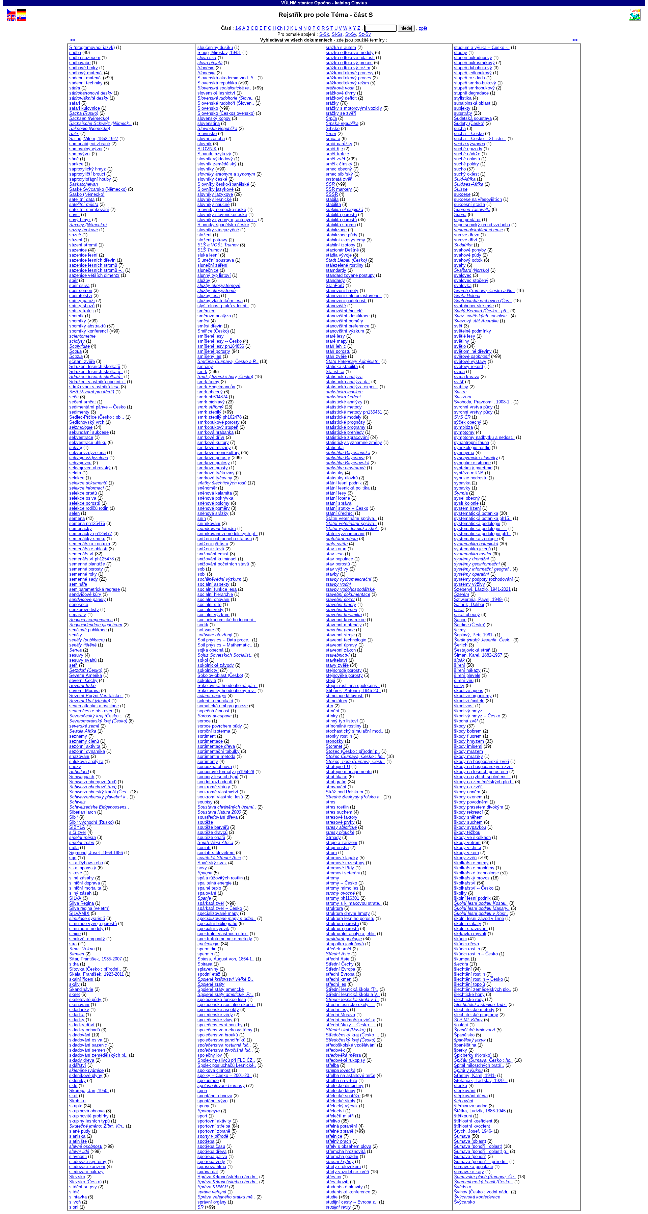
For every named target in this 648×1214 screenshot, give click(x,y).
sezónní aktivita (84, 746)
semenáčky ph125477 (90, 533)
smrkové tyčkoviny (216, 472)
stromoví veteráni (343, 872)
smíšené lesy (210, 336)
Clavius (359, 2)
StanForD (335, 285)
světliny (461, 341)
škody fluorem (468, 736)
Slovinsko (207, 133)
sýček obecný (467, 422)
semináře (78, 584)
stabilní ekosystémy (345, 239)
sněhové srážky (212, 513)
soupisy (205, 801)
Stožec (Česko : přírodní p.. (353, 751)
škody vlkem (466, 852)
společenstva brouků (217, 1034)
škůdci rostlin (467, 948)
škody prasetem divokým (478, 807)
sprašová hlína (211, 1166)
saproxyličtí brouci (87, 174)
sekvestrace (81, 437)
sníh (201, 518)
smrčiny (205, 366)
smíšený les (209, 356)
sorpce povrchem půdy (219, 726)
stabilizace (336, 229)
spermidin (206, 948)
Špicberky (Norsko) (472, 1055)
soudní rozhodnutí (215, 781)
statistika (335, 447)
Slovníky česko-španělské (223, 184)
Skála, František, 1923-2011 (96, 974)
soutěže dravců (212, 832)
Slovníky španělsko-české (223, 224)
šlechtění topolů (469, 984)
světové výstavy (470, 361)
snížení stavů (210, 548)
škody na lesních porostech (481, 771)
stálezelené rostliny (344, 265)
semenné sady (83, 579)
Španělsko (464, 1034)
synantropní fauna (471, 442)
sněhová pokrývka (215, 498)
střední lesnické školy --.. (350, 1004)
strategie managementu (349, 771)
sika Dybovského (86, 862)
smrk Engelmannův (216, 386)
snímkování (208, 523)
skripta (75, 1105)
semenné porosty (86, 569)
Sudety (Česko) (469, 123)
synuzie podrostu (470, 477)
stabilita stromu (341, 224)
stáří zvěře (336, 356)
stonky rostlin (339, 736)
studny (460, 52)
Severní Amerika (85, 675)
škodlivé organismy (473, 695)
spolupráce (208, 1080)
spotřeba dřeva (211, 1151)
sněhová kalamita (214, 493)
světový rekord (468, 366)
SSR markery (339, 189)
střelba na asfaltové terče (350, 1075)
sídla (74, 847)
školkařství (465, 883)
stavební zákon (341, 650)
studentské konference (348, 1191)
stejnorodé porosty (344, 670)
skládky (76, 1019)
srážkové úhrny (341, 93)
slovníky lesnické (214, 199)
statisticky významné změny (354, 442)
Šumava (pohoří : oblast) (478, 1146)
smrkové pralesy (213, 462)
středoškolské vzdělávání (351, 1045)
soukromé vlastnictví (217, 791)
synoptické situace (472, 462)
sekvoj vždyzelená (87, 452)
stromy (332, 877)
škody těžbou (467, 832)
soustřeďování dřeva (217, 817)
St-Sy (350, 34)
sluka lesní (208, 255)
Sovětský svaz (212, 862)
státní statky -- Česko (347, 508)
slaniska (77, 1136)
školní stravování (471, 928)
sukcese (462, 194)
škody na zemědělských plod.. (484, 781)
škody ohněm (467, 791)
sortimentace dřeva (216, 746)
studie (332, 1196)
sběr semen (80, 290)
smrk (202, 371)
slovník (204, 143)
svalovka (462, 285)
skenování (79, 1004)
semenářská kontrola (89, 543)
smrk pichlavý (211, 401)
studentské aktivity (344, 1186)
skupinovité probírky (89, 1115)
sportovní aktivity (214, 1121)
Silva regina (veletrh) (89, 908)
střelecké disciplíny (344, 1085)
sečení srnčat (82, 401)
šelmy (460, 629)
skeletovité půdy (85, 999)
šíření (459, 665)
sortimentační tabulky (218, 751)
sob (201, 569)
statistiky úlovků (342, 477)
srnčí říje (334, 148)
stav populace (339, 558)
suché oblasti (467, 158)
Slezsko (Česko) (85, 1181)
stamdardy (336, 270)
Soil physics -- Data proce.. (224, 639)
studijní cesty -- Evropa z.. (352, 1202)
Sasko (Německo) (86, 194)
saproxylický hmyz (87, 168)
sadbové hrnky (83, 67)
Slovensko (207, 108)
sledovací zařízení (87, 1166)
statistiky (335, 472)
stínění (332, 710)
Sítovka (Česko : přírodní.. (95, 969)
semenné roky (83, 574)
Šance (460, 619)
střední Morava (340, 1014)
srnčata (333, 138)
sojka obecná (210, 650)
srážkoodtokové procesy (350, 72)
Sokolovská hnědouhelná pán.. (227, 685)
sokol (202, 660)
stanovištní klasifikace (348, 315)
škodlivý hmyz (468, 710)
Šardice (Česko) (469, 624)
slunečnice (207, 270)
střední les (336, 984)
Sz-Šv (365, 34)
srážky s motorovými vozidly (354, 108)
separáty (77, 614)
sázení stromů (83, 244)
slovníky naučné (213, 204)
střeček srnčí (338, 948)
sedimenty (79, 412)
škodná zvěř (466, 720)
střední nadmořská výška (350, 1019)
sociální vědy (210, 609)
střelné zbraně (339, 1131)
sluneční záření (212, 265)
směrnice (206, 310)
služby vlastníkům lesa (220, 300)
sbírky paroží (82, 300)
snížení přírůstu (212, 543)
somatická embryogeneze (222, 705)
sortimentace (210, 741)
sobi (201, 574)
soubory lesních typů (217, 776)
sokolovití (206, 680)
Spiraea (204, 964)
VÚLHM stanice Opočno (306, 2)
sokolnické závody (215, 665)
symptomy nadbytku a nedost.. (484, 437)
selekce (76, 477)
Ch (279, 28)
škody (460, 726)
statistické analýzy (344, 401)
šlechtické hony (469, 994)
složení (204, 234)
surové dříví (465, 239)
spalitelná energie (214, 883)
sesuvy (76, 655)
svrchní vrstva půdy (473, 407)
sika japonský (82, 867)
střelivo (333, 1121)
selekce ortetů (83, 493)
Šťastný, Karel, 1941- (475, 1075)
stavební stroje (340, 634)
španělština (465, 1045)
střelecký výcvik (342, 1105)
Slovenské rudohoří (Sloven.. (225, 103)
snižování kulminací (217, 558)
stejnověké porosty (344, 675)
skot (73, 1095)
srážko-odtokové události (350, 57)
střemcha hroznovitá (346, 1151)
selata (75, 472)
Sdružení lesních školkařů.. (96, 371)
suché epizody (468, 148)
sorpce (204, 720)
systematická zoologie (476, 538)
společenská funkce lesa (221, 999)
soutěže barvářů (213, 827)
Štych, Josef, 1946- (473, 1131)
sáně (74, 158)
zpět (423, 28)
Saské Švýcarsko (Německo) (98, 189)
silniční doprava (84, 883)
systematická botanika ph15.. (483, 518)
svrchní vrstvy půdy (473, 412)
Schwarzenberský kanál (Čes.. (99, 791)
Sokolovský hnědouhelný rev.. (226, 690)
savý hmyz (80, 219)
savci (74, 214)
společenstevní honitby (220, 1024)
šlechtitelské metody (474, 1009)
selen (74, 513)
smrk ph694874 (212, 396)
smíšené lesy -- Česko (219, 341)
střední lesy (337, 1009)
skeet (74, 994)
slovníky (205, 168)
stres (330, 801)
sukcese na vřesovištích (478, 199)
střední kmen (338, 979)
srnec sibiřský (339, 174)
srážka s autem (341, 47)
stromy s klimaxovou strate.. (354, 903)
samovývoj (79, 153)
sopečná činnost (213, 710)
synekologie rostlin (472, 447)
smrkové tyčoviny (214, 477)
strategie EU (338, 766)
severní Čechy (83, 680)
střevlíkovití (337, 1181)
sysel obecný (467, 498)
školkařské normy (471, 862)
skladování (79, 1034)
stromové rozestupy (345, 862)
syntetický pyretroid (473, 467)
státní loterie (338, 498)
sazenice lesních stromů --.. (96, 270)
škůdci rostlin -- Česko (476, 953)
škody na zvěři (468, 786)
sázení (75, 239)
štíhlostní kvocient (472, 1126)
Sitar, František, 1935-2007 (95, 958)
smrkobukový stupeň (217, 427)
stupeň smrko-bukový (475, 82)
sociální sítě (209, 604)
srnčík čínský (339, 163)
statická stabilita (342, 366)
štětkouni (463, 1115)
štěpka (460, 1085)
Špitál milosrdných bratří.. (479, 1065)
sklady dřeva (81, 1060)
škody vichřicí (467, 847)
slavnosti (78, 1156)
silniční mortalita (85, 888)
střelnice (334, 1136)
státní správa (338, 503)
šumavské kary (469, 1171)
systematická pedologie (477, 523)
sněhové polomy (213, 503)
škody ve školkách (472, 837)
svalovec (462, 275)
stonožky (335, 741)
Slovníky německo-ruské (221, 209)
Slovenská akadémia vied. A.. (226, 77)
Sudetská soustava (473, 118)
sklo (73, 1085)
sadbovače (79, 62)
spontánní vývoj (212, 1100)
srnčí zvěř (335, 158)
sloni (73, 1207)
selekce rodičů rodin (88, 508)
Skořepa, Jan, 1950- (89, 1090)
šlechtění (463, 969)
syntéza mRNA (469, 472)
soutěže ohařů (211, 837)
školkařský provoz (472, 877)
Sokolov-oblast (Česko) (220, 675)
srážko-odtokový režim (348, 67)
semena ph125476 (87, 523)
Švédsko (462, 1186)
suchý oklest (466, 174)
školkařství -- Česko (473, 888)
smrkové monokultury (218, 452)
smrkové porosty (213, 457)
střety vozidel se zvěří (347, 1171)
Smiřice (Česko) (213, 331)
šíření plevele (467, 675)
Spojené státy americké (220, 989)
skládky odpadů (84, 1029)
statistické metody (344, 407)
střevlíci (333, 1176)
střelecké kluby (340, 1090)
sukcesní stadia (469, 204)
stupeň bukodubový (473, 57)
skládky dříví (81, 1024)
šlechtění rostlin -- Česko (478, 979)
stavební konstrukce (346, 619)
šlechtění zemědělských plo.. (482, 989)
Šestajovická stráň (472, 650)
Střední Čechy (340, 964)
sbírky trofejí (81, 310)
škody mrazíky (468, 756)
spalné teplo (209, 888)
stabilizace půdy (341, 234)
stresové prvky (340, 822)
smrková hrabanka (215, 432)
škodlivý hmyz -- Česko (477, 715)
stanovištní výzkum (345, 331)
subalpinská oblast (472, 103)
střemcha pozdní (342, 1156)
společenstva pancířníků (221, 1040)
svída (459, 371)
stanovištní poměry (344, 320)
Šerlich (460, 645)
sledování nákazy (86, 1171)
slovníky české (212, 179)
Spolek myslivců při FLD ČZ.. (226, 1060)
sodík (202, 624)
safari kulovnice (84, 108)
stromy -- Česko (341, 883)
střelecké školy (340, 1100)
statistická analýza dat (348, 381)
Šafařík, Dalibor (469, 604)
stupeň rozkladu (469, 77)
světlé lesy (464, 336)
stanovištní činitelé (344, 310)
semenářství (81, 553)
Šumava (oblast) (470, 1141)
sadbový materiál (86, 72)
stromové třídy (340, 867)
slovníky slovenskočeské (222, 214)
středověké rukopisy (345, 1060)
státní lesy (336, 493)
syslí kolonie (466, 503)
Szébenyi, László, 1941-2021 (482, 589)
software (205, 629)
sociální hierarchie (215, 594)
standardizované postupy (350, 275)
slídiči (75, 1191)
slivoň (75, 1202)
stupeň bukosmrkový (474, 62)
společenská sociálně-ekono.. (226, 1004)
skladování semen (87, 1050)
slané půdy (79, 1131)
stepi (330, 680)
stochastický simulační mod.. (354, 731)
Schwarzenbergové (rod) (92, 781)
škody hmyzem (469, 741)
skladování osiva (85, 1040)
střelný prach (338, 1141)
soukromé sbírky (213, 786)
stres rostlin (337, 807)
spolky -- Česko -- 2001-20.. (224, 1075)
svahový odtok (468, 260)
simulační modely (86, 928)
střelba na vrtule (341, 1080)
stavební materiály (344, 624)
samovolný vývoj (85, 148)
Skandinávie (81, 989)
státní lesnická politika (348, 488)
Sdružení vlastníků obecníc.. (97, 381)
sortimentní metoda (216, 756)
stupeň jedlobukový (473, 72)
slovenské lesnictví (216, 93)
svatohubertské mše (474, 305)
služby (203, 280)
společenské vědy (215, 1014)
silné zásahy (81, 877)
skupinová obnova (87, 1110)
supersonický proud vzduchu (482, 224)
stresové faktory (341, 817)
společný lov (209, 1055)
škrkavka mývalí (470, 933)
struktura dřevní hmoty (348, 913)
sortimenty (207, 761)
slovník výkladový (215, 158)
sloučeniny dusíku (215, 47)
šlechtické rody (469, 999)
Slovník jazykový (214, 153)
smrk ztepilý (209, 412)
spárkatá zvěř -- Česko (219, 908)
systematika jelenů (472, 548)
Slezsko (77, 1176)
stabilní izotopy (340, 244)
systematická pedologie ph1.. (482, 533)
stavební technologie (346, 639)
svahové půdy (467, 255)
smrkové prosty (212, 467)
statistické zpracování (347, 437)
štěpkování (465, 1090)
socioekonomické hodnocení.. (226, 619)
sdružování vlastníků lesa (94, 386)
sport (202, 1115)
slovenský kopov (214, 118)
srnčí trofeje (337, 153)
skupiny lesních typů (89, 1121)
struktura (334, 908)
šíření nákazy (467, 670)
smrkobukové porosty (218, 422)
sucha (460, 128)
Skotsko (77, 1100)
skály (74, 984)
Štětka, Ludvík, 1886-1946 (480, 1110)
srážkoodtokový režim (347, 82)
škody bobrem (468, 731)
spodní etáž (208, 974)
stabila (332, 199)
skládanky (79, 1009)
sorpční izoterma (213, 731)
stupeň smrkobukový (474, 87)
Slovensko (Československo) (225, 113)
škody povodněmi (471, 801)
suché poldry (466, 163)
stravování (336, 786)
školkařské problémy (474, 867)
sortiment (206, 736)
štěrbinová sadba (470, 1105)
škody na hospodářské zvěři (481, 761)
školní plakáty (467, 923)
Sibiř (73, 817)
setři (73, 665)
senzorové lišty (84, 609)
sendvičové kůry (85, 594)
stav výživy (337, 569)
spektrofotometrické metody (224, 938)
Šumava (462, 1136)
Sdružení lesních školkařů (94, 366)
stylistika (462, 98)
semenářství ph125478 (91, 558)
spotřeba (205, 1141)
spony (203, 1105)
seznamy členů (84, 741)
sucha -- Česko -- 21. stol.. (480, 138)
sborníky (77, 320)
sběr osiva (79, 285)
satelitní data (81, 199)
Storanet (334, 746)
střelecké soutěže (343, 1095)
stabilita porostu (341, 214)
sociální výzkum (213, 614)
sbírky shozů (81, 305)
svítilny (461, 386)
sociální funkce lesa (217, 589)
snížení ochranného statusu (224, 538)
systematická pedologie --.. (480, 528)
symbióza (463, 427)
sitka (74, 964)
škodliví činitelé (469, 700)
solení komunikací (215, 700)
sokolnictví (208, 670)
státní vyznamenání (345, 533)
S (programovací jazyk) (92, 47)
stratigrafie (336, 781)
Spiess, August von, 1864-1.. (225, 958)
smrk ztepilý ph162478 (219, 417)
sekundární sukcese (89, 432)
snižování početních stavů (223, 563)
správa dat (207, 1171)
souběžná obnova (214, 766)
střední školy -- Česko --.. (351, 1024)
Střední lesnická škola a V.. (353, 994)
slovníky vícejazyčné (218, 229)
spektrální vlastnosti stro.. (222, 933)
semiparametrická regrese (94, 589)
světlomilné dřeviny (473, 351)
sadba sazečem (84, 57)
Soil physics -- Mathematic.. (224, 645)
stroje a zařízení (341, 842)
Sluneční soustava (215, 260)
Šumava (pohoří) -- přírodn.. (481, 1161)
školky (460, 893)
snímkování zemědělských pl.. (227, 533)
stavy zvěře (337, 665)
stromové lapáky (342, 857)
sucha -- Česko (469, 133)
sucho (460, 168)
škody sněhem (468, 817)
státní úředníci (340, 513)
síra (73, 943)
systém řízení (467, 508)
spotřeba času (211, 1146)
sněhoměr (207, 488)
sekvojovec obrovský (90, 467)
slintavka (78, 1196)
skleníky (77, 1080)
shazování (79, 756)
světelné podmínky (472, 331)
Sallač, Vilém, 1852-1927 (93, 138)
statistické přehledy (345, 432)
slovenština (208, 123)
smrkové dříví (210, 437)
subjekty (462, 108)
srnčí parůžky (339, 143)
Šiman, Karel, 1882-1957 (478, 655)
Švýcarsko (464, 1202)
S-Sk (324, 34)
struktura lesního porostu (350, 918)
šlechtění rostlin (469, 974)
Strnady (333, 837)
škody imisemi (468, 746)
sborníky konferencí (88, 331)
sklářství (77, 1065)
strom (331, 852)
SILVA (75, 898)
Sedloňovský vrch (86, 422)
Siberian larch (82, 812)
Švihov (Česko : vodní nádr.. (482, 1191)
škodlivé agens (468, 690)
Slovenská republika (217, 82)
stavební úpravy (341, 645)
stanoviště (336, 305)
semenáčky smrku (87, 538)
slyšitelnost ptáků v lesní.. (223, 305)
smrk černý (208, 381)
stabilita (333, 204)
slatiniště (78, 1141)
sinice (75, 933)
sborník (76, 315)
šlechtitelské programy (476, 1014)
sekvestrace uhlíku (87, 442)
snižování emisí (212, 553)
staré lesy (335, 336)
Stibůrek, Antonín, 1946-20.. (353, 690)
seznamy (78, 736)
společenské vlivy (215, 1019)
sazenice (78, 250)
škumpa (461, 958)
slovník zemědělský (217, 163)
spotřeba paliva (212, 1156)
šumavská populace (473, 1166)
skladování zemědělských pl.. (98, 1055)
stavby (332, 574)
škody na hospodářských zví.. (483, 766)
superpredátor (467, 219)
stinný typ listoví (342, 720)
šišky (459, 685)
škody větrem (467, 842)
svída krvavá (466, 376)
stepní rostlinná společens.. (353, 685)
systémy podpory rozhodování (483, 579)
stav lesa (335, 553)
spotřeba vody (211, 1161)
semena (77, 518)
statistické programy (346, 427)
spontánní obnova (214, 1095)
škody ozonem (468, 796)
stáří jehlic (336, 346)
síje (72, 857)
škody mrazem (468, 751)
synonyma (464, 452)
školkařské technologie (476, 872)
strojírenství (337, 847)
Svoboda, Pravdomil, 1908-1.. (483, 401)
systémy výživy (469, 584)
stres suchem (339, 812)
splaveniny (207, 969)
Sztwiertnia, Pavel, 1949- (478, 599)
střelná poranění (341, 1126)
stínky (332, 715)
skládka (76, 1014)
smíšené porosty (213, 351)
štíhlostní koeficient (473, 1121)
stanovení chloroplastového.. (354, 295)
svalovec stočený (471, 280)
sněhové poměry (213, 508)
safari (74, 103)
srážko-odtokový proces (349, 62)
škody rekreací (468, 812)
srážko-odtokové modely (350, 52)
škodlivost (464, 705)
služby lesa (208, 295)
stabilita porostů (341, 219)
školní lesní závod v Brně (479, 918)
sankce (76, 163)
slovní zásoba (211, 138)
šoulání (461, 1024)
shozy (75, 766)
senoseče (78, 604)
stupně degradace (471, 93)
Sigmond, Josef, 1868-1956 (96, 852)
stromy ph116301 (342, 898)
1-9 (238, 28)
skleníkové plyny (85, 1075)
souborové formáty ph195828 (225, 771)
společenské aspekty (218, 1009)
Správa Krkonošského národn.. (227, 1176)
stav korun (336, 548)
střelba (332, 1065)
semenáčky (80, 528)
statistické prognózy (345, 422)
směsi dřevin (209, 325)
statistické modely (343, 417)
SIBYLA (77, 827)
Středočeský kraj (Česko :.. (352, 1034)
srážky (332, 103)
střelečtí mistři (340, 1115)
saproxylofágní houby (90, 179)
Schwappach (81, 776)
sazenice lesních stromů (93, 265)
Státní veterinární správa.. (351, 518)
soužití (204, 847)
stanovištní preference (347, 325)
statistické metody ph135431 (354, 412)
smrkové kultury (213, 442)
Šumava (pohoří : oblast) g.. (481, 1151)
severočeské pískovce (91, 710)
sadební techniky (86, 82)
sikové (75, 872)
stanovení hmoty (342, 290)
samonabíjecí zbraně (89, 143)
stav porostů (338, 563)
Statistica (335, 371)
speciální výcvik (213, 928)
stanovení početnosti (346, 300)
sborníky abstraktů (87, 325)
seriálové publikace (88, 629)
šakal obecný (467, 614)
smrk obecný (210, 391)
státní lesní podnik (344, 482)
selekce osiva (82, 498)
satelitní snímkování (89, 209)
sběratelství (80, 295)
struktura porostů (342, 928)
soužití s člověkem (216, 852)
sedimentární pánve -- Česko (97, 407)
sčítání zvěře (82, 361)
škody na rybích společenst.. (482, 776)
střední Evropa (340, 974)
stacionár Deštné (342, 250)
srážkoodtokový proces (348, 77)
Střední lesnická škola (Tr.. (352, 989)
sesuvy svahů (83, 660)
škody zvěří (465, 857)
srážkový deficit (341, 98)
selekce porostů (84, 503)
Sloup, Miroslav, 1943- (219, 52)
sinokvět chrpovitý (87, 938)
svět (458, 325)
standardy (335, 280)
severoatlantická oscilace (94, 705)
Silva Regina (81, 903)
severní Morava (84, 690)
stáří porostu (338, 351)
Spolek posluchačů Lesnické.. (226, 1065)
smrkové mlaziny (214, 447)
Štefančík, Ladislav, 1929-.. (481, 1080)
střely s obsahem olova (348, 1146)
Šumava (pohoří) (470, 1156)
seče (74, 396)
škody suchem (468, 822)
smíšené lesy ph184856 (220, 346)
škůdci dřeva (466, 943)
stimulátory (336, 700)
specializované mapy (218, 913)
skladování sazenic (88, 1045)
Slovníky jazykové (215, 189)
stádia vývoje (339, 255)
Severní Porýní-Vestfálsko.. (96, 695)
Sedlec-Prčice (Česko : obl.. (96, 417)
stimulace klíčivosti (344, 695)
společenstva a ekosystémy (224, 1029)
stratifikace (336, 776)
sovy (202, 867)
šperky (460, 1050)
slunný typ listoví (214, 275)
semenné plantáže (87, 563)
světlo (460, 346)
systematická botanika (476, 513)
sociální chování (213, 599)
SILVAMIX (79, 913)
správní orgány (211, 1202)
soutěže (205, 822)
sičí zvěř (77, 832)
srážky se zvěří (341, 113)
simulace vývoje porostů (93, 923)
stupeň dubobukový (473, 67)
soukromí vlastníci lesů (220, 796)
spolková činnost (214, 1070)
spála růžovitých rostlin (220, 877)
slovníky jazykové (215, 194)
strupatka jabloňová (345, 943)
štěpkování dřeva (471, 1095)
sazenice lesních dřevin (92, 260)
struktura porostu (342, 923)
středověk (335, 1050)
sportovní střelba (213, 1126)
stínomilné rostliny (343, 726)
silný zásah (80, 893)
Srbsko (333, 128)
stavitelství (336, 660)
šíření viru (464, 680)
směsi (203, 320)
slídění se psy (83, 1186)
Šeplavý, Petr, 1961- (474, 634)
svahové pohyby (470, 250)
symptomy (464, 432)
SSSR (332, 194)
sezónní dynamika (87, 751)
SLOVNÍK (207, 148)
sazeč (75, 234)
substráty (463, 113)
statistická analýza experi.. (352, 386)
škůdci (460, 938)
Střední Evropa (340, 969)
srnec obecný (339, 168)
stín (329, 705)
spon (202, 1090)
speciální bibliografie (217, 923)
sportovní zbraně (213, 1131)
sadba (75, 52)
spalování (206, 893)
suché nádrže (467, 153)
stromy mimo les (342, 888)
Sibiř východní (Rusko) (91, 822)
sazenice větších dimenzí (94, 275)
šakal (459, 609)
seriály (75, 634)
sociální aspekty (213, 584)
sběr (73, 280)
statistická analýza (344, 376)
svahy (460, 265)
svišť (459, 381)
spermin (205, 953)
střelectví (335, 1110)
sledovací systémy (87, 1161)
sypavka (462, 482)
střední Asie (337, 958)
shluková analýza (86, 761)
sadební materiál (85, 77)
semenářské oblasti (88, 548)
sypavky (462, 488)
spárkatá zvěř (210, 903)
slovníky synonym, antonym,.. (227, 219)
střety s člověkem (343, 1166)
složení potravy (212, 239)
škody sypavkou (470, 827)
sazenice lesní (83, 255)
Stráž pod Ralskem (344, 791)
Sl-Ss (337, 34)
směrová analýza (214, 315)
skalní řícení (81, 979)
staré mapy (337, 341)
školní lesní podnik (472, 898)
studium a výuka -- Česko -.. (482, 47)
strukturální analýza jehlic (351, 933)
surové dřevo (466, 234)
